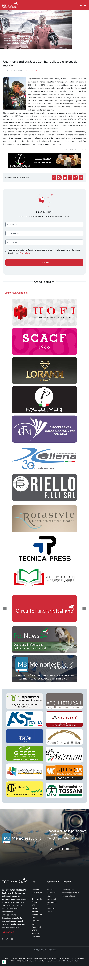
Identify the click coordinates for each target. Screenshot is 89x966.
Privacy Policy (25, 253)
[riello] (44, 475)
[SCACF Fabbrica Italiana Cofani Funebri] (44, 329)
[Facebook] (54, 177)
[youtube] (12, 939)
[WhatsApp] (70, 177)
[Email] (81, 177)
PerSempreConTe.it (71, 961)
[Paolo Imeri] (44, 387)
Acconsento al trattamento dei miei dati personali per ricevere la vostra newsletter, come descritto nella (44, 251)
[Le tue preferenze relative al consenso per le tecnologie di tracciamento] (4, 962)
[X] (59, 177)
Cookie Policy (50, 950)
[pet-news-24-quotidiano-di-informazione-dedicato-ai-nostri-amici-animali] (44, 627)
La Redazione (28, 71)
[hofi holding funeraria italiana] (44, 299)
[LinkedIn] (65, 177)
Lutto (36, 71)
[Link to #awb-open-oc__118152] (80, 5)
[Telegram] (75, 177)
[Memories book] (67, 838)
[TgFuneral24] (10, 3)
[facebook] (3, 939)
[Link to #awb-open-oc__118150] (85, 5)
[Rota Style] (44, 506)
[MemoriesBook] (22, 838)
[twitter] (7, 939)
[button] (5, 608)
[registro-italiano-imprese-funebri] (44, 564)
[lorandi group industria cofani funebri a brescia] (44, 358)
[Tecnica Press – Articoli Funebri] (44, 535)
